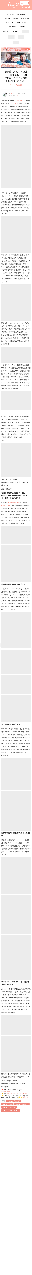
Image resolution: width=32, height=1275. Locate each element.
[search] (29, 6)
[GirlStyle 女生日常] (16, 5)
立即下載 (25, 1097)
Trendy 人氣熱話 (12, 26)
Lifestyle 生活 (9, 22)
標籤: (3, 1101)
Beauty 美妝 (10, 15)
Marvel (10, 502)
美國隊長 (19, 101)
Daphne (13, 94)
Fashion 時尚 (6, 18)
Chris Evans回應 (9, 1107)
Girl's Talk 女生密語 (21, 22)
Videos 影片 (6, 31)
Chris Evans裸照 (22, 1104)
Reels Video (16, 31)
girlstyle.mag (5, 1091)
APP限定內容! (21, 15)
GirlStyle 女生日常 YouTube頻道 (17, 1093)
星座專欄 (22, 26)
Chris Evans (14, 104)
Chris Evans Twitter (11, 1110)
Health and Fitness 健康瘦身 (21, 18)
